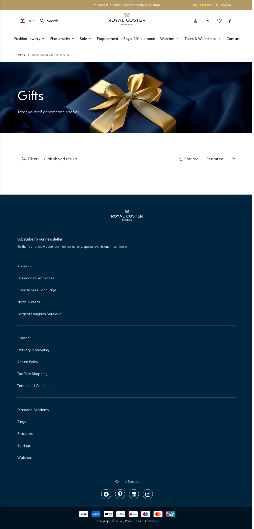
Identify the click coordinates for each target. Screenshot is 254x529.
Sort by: (190, 158)
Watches (24, 457)
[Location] (207, 20)
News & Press (28, 301)
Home (21, 54)
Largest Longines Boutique (39, 313)
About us (24, 265)
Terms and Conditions (35, 385)
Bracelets (25, 433)
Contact (24, 337)
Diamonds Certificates (35, 277)
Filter (33, 158)
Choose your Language (36, 289)
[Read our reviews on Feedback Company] (236, 5)
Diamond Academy (33, 409)
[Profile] (195, 20)
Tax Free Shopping (32, 373)
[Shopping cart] (231, 20)
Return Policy (27, 361)
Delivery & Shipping (33, 349)
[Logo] (127, 18)
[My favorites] (219, 20)
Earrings (24, 445)
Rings (21, 421)
